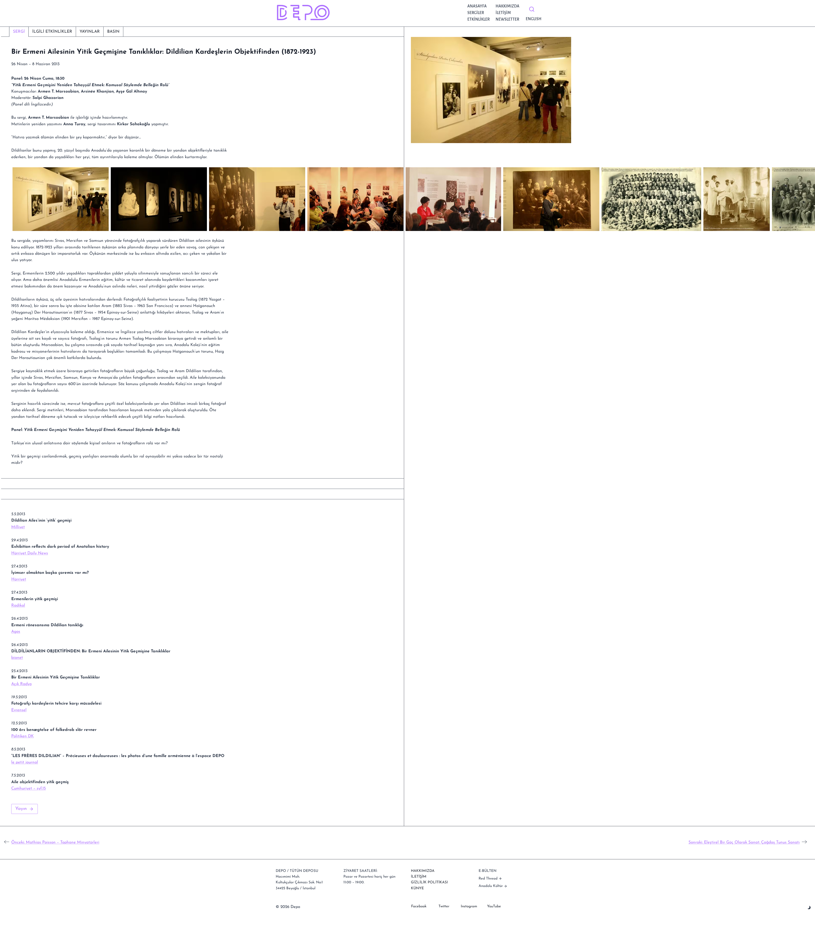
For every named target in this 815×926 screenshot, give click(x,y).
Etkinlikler (478, 19)
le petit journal (24, 762)
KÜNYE (417, 888)
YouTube (494, 906)
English (532, 19)
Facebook (418, 906)
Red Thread (488, 878)
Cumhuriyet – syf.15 (28, 789)
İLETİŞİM (418, 876)
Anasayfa (477, 6)
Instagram (469, 906)
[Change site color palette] (809, 907)
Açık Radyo (21, 684)
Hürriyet (18, 579)
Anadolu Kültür (491, 886)
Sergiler (475, 13)
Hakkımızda (507, 6)
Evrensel (19, 710)
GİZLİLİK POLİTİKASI (429, 882)
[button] (61, 199)
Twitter (443, 906)
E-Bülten (487, 871)
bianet (17, 658)
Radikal (18, 606)
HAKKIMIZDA (422, 871)
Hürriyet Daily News (29, 553)
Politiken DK (22, 736)
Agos (15, 632)
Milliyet (18, 527)
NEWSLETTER (507, 19)
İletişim (503, 13)
